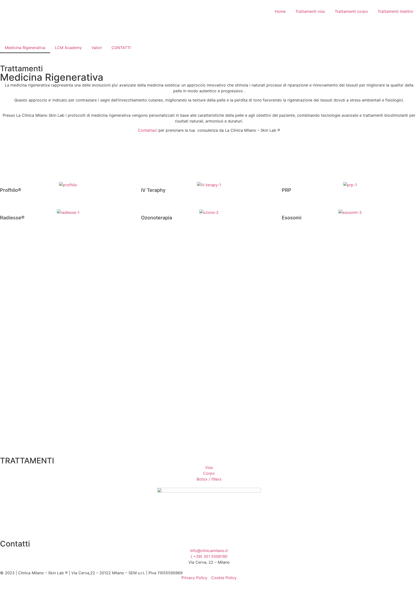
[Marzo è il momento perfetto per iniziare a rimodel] (389, 318)
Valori (96, 47)
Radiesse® (12, 218)
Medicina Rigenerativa (25, 47)
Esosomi (291, 218)
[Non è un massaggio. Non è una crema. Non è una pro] (89, 344)
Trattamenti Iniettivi (395, 11)
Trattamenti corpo (351, 11)
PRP (286, 190)
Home (280, 11)
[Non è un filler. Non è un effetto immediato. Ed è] (149, 301)
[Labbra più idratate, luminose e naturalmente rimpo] (269, 304)
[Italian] (143, 47)
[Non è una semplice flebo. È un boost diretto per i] (209, 335)
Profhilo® (10, 190)
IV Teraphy (153, 190)
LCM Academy (68, 47)
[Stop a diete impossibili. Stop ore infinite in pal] (29, 309)
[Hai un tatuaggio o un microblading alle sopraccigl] (329, 333)
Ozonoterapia (156, 218)
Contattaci (147, 130)
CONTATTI (121, 47)
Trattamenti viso (310, 11)
